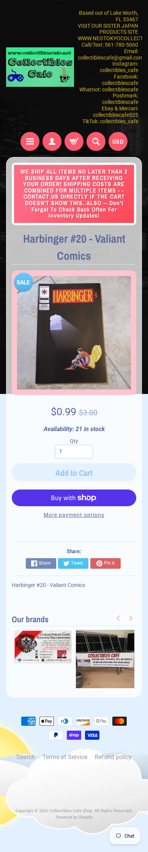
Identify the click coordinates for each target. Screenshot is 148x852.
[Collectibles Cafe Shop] (40, 66)
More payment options (74, 515)
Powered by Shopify (74, 817)
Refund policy (113, 757)
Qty (74, 441)
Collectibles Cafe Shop (70, 810)
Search (25, 757)
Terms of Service (65, 757)
